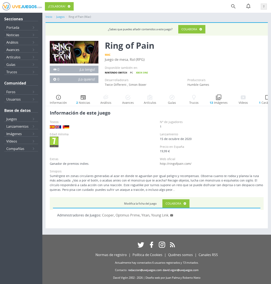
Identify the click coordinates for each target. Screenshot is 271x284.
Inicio (49, 17)
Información (58, 103)
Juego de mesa (116, 59)
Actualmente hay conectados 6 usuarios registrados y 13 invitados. (157, 263)
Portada (12, 27)
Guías (10, 64)
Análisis (12, 42)
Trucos (11, 72)
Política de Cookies (147, 254)
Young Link (159, 215)
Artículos (13, 57)
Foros (10, 92)
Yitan (145, 215)
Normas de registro (111, 254)
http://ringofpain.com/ (175, 164)
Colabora (189, 29)
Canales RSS (208, 254)
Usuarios (13, 99)
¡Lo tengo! (87, 69)
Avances (12, 49)
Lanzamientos (17, 126)
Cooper (108, 215)
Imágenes (14, 134)
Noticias (12, 35)
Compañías (15, 148)
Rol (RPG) (137, 59)
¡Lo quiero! (86, 79)
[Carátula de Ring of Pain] (74, 52)
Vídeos (11, 141)
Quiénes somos (180, 254)
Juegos (11, 119)
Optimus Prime (128, 215)
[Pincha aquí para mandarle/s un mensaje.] (171, 215)
